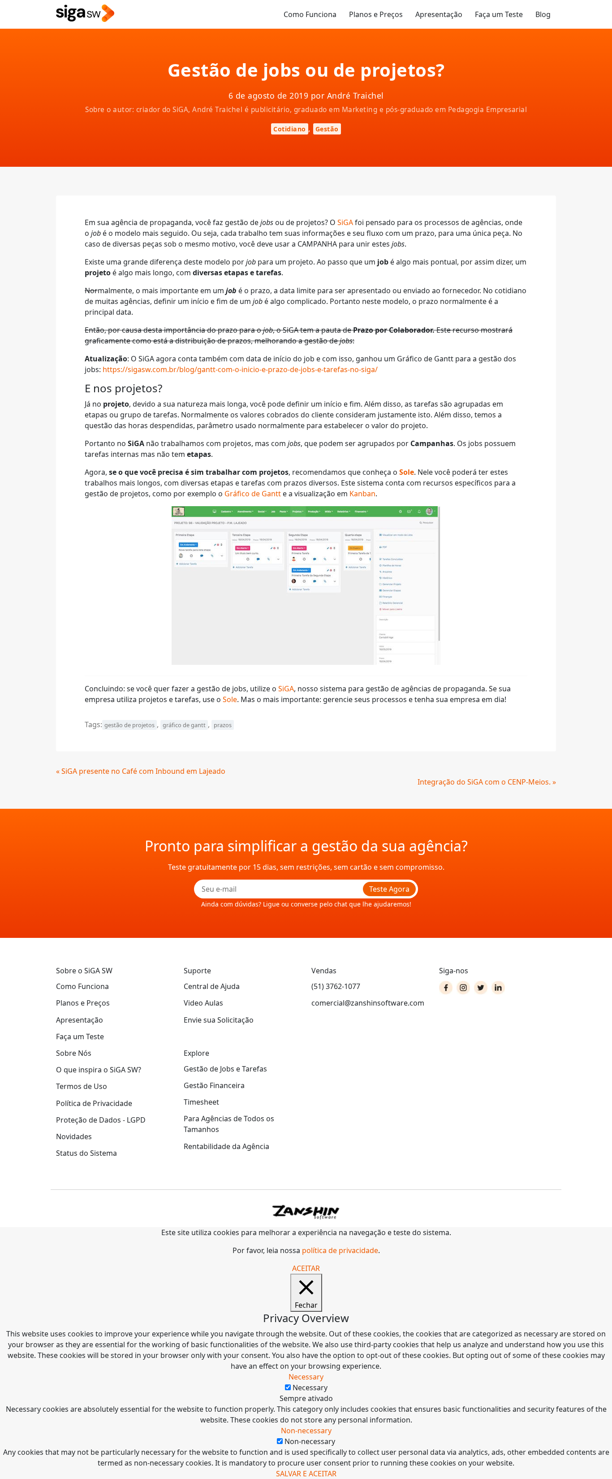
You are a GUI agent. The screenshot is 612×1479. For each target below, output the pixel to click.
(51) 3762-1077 (335, 986)
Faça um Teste (499, 14)
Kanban (362, 494)
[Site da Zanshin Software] (306, 1212)
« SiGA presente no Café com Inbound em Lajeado (140, 771)
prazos (223, 725)
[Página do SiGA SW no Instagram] (463, 988)
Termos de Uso (81, 1086)
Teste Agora (389, 889)
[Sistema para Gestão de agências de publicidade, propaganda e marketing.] (85, 13)
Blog (543, 14)
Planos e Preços (376, 14)
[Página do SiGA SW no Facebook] (446, 988)
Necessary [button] (306, 1377)
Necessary (310, 1387)
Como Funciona (310, 14)
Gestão (327, 129)
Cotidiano (289, 129)
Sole (230, 699)
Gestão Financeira (214, 1085)
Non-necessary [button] (306, 1431)
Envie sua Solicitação (219, 1020)
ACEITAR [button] (306, 1268)
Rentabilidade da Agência (226, 1146)
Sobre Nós (73, 1053)
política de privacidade (340, 1250)
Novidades (74, 1136)
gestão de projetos (129, 725)
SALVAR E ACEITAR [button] (306, 1474)
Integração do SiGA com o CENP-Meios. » (487, 782)
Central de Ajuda (212, 986)
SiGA (345, 222)
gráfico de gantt (184, 725)
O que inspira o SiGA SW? (98, 1070)
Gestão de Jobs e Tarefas (225, 1069)
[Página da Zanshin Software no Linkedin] (498, 988)
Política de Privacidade (94, 1103)
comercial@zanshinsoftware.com (367, 1003)
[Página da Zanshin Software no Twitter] (480, 988)
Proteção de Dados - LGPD (101, 1120)
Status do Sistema (86, 1153)
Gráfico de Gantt (252, 494)
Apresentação (438, 14)
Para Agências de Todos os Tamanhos (229, 1124)
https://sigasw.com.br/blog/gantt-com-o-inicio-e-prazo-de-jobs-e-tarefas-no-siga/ (240, 369)
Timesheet (201, 1102)
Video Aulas (203, 1003)
